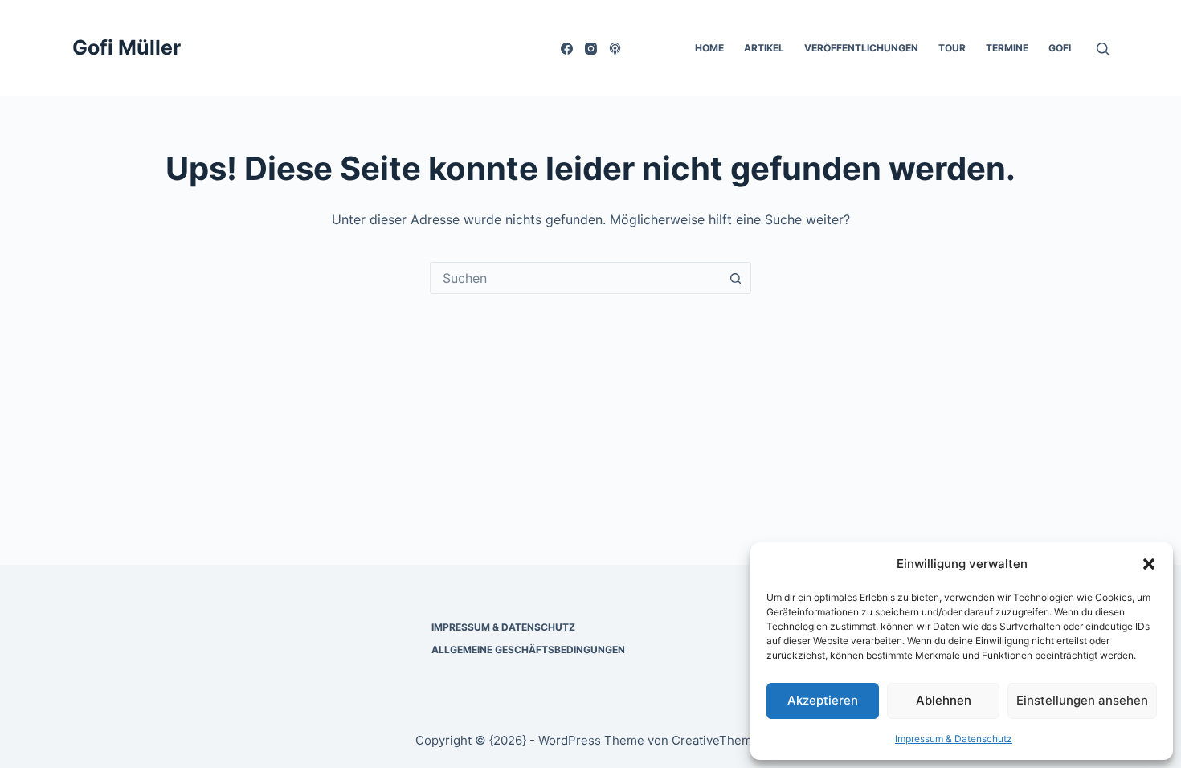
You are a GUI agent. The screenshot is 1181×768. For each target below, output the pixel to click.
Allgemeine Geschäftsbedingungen (528, 649)
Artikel (764, 48)
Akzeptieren (822, 700)
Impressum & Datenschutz (953, 739)
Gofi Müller (126, 47)
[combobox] (575, 278)
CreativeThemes (719, 740)
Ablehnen (943, 700)
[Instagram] (591, 49)
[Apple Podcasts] (615, 49)
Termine (1007, 48)
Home (709, 48)
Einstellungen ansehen (1082, 700)
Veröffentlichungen (861, 48)
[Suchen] (1103, 49)
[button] (1149, 564)
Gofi (1059, 48)
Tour (952, 48)
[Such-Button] (735, 278)
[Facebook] (567, 49)
